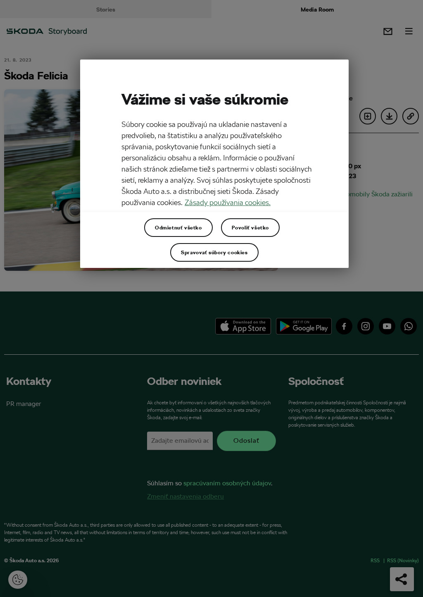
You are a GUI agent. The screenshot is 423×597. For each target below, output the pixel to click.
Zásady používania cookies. (228, 202)
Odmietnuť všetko (178, 227)
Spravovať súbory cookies (214, 252)
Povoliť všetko (250, 227)
